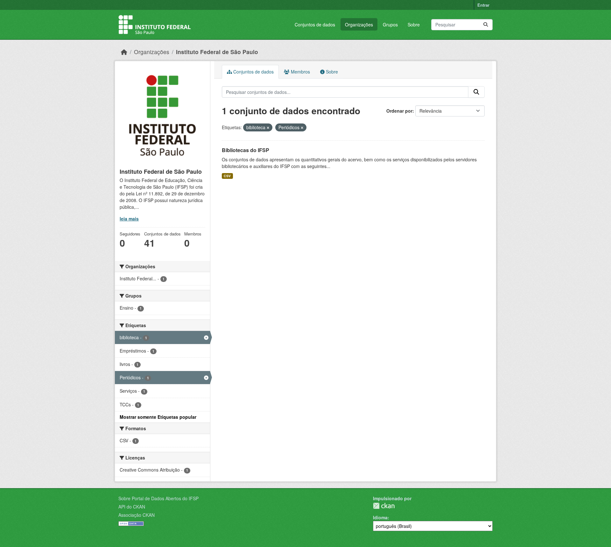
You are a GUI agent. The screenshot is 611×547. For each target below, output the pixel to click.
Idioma (380, 517)
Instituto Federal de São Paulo (217, 52)
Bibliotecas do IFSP (245, 150)
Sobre (414, 24)
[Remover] (268, 127)
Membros (300, 71)
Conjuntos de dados (315, 24)
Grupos (390, 24)
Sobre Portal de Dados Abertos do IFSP (158, 498)
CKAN (384, 505)
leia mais (129, 218)
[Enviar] (485, 24)
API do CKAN (131, 506)
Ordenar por (399, 111)
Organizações (359, 24)
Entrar (483, 5)
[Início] (124, 52)
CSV (227, 175)
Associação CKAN (136, 515)
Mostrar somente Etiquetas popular (158, 417)
